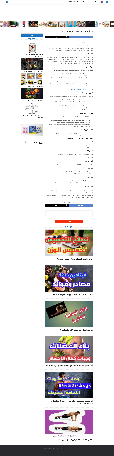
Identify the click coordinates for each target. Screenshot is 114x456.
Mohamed (88, 213)
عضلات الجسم (82, 1)
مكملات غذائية (75, 1)
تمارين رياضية (89, 1)
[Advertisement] (57, 12)
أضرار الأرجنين (86, 158)
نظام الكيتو (70, 1)
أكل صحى (94, 1)
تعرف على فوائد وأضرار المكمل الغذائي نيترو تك (78, 89)
